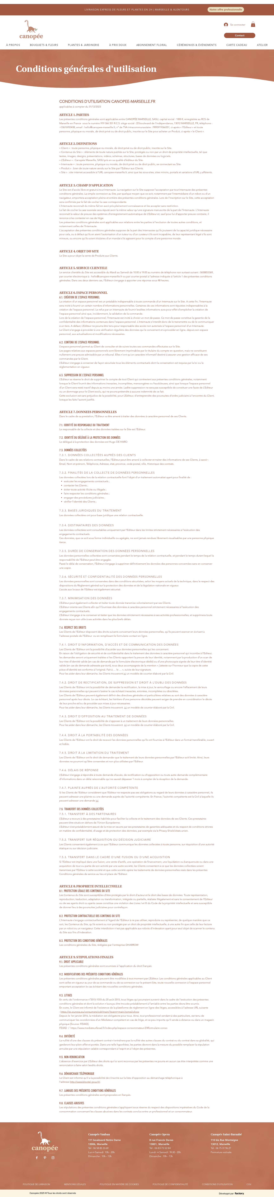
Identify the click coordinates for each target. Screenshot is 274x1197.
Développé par (226, 1193)
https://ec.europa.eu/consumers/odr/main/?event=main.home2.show (100, 1011)
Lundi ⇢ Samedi (159, 1152)
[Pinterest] (45, 1158)
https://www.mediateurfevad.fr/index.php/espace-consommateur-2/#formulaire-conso (119, 1027)
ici (125, 673)
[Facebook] (37, 1158)
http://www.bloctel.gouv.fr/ (85, 1081)
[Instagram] (53, 1158)
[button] (253, 24)
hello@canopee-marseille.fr (99, 127)
